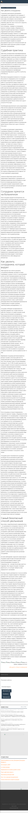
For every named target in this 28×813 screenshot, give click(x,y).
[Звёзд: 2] (8, 662)
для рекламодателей (14, 808)
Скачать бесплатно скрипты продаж (10, 779)
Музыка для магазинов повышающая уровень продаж (12, 711)
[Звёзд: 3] (13, 662)
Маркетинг (3, 727)
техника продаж (18, 718)
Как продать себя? (5, 764)
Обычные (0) (6, 697)
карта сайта (14, 806)
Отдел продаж (20, 709)
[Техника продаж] (2, 1)
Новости (3, 7)
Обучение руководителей (7, 774)
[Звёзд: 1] (3, 662)
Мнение (2, 709)
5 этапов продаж (5, 767)
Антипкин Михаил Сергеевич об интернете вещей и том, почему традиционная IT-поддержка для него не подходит (13, 716)
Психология (3, 710)
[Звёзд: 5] (23, 662)
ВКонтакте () (6, 690)
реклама (2, 718)
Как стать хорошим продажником (9, 777)
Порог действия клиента (7, 772)
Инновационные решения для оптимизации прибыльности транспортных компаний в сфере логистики (13, 725)
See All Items (23, 706)
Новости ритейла (13, 709)
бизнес (2, 714)
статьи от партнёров (9, 718)
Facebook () (6, 694)
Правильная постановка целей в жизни (10, 769)
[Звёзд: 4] (18, 662)
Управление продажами (11, 7)
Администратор (4, 674)
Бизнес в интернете (9, 714)
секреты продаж (10, 710)
